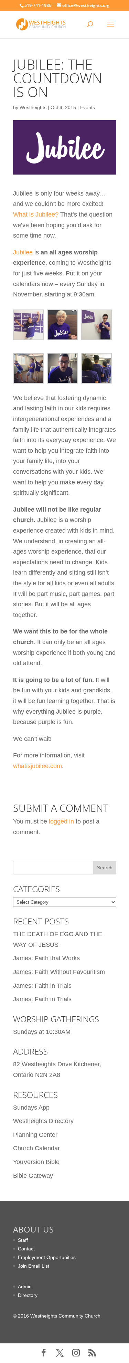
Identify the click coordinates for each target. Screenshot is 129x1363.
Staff (23, 1240)
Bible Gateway (33, 1175)
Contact (26, 1248)
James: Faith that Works (46, 958)
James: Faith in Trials (42, 985)
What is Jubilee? (35, 214)
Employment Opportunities (47, 1257)
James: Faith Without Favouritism (59, 971)
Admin (25, 1286)
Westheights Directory (43, 1121)
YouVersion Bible (36, 1161)
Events (87, 107)
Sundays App (31, 1107)
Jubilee (23, 252)
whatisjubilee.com (37, 766)
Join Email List (33, 1266)
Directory (27, 1295)
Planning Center (35, 1134)
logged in (61, 821)
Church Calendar (36, 1148)
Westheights (33, 107)
